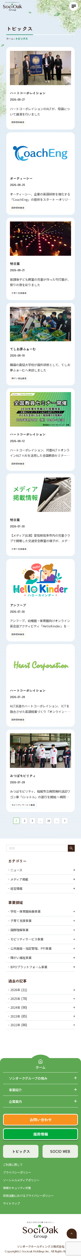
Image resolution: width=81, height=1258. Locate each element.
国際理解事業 (19, 930)
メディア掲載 (19, 879)
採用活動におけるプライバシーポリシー (28, 1196)
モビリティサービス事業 (26, 939)
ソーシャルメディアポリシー (21, 1180)
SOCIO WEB (60, 1151)
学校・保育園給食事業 (25, 911)
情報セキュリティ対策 (17, 1188)
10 (48, 820)
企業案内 (15, 1101)
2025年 (15, 998)
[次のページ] (65, 821)
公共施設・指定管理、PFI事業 (31, 948)
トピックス (21, 1151)
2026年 (15, 989)
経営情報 (16, 888)
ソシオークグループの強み (28, 1078)
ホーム (40, 1067)
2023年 (15, 1016)
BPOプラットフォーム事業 (28, 967)
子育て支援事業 (21, 920)
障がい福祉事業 (21, 957)
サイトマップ (11, 1203)
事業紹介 (15, 1090)
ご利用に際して (13, 1165)
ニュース (16, 870)
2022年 (15, 1025)
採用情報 (40, 1134)
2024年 (15, 1007)
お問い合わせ (41, 1119)
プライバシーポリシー (17, 1172)
